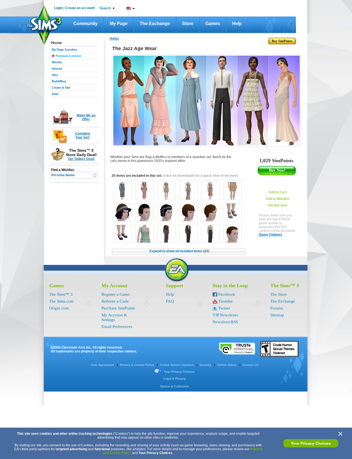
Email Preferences (116, 326)
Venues (57, 68)
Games (212, 23)
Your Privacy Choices (311, 443)
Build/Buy (59, 81)
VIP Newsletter (225, 315)
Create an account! (80, 8)
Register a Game (115, 294)
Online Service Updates (177, 364)
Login (58, 8)
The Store (278, 294)
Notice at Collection (174, 386)
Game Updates (270, 235)
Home (114, 38)
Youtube (225, 301)
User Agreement (103, 364)
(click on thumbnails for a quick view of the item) (200, 176)
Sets (55, 75)
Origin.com (59, 308)
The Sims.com (61, 301)
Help (237, 23)
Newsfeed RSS (225, 322)
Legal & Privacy (174, 378)
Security (205, 364)
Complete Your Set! (82, 135)
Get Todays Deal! (81, 159)
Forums (276, 308)
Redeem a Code (115, 301)
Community (85, 23)
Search (105, 8)
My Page (119, 23)
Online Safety (227, 364)
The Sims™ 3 (61, 294)
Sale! (55, 94)
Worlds (57, 62)
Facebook (226, 294)
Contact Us (250, 364)
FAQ (170, 301)
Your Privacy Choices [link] (179, 371)
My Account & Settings (114, 317)
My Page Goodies (64, 49)
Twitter (224, 308)
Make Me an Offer (86, 117)
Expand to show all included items (179, 251)
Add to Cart (278, 192)
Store (187, 23)
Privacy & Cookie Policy (137, 364)
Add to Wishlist (277, 199)
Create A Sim (61, 87)
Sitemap (277, 315)
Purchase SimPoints (118, 308)
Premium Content (68, 56)
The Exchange (155, 23)
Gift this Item (277, 205)
